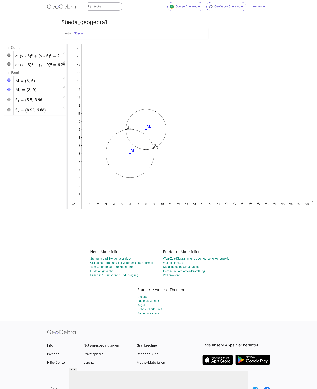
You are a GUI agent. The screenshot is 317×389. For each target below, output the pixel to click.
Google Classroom (188, 6)
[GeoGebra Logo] (61, 6)
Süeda (78, 33)
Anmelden (259, 6)
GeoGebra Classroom (228, 6)
